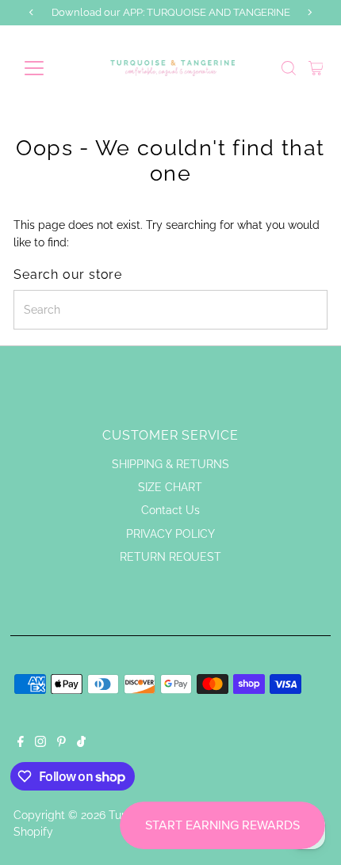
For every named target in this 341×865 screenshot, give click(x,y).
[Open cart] (316, 68)
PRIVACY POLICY (170, 534)
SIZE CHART (170, 487)
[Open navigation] (51, 68)
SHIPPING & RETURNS (170, 464)
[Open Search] (289, 68)
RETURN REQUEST (170, 557)
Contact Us (170, 510)
